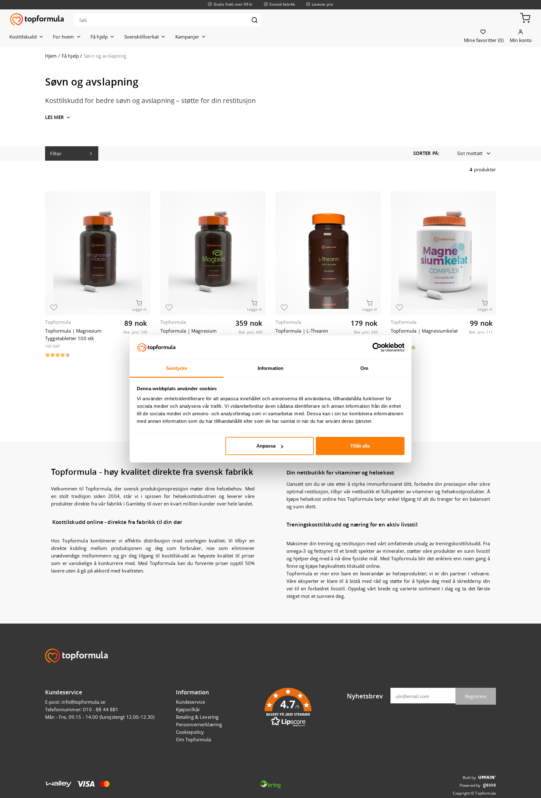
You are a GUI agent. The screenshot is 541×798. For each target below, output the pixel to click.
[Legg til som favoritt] (54, 306)
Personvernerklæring (199, 724)
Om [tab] (364, 368)
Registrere (476, 696)
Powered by (470, 785)
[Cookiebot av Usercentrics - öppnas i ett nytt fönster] (377, 347)
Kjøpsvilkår (188, 709)
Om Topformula (193, 739)
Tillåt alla (360, 445)
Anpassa (266, 445)
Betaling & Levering (197, 717)
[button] (525, 19)
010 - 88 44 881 (100, 709)
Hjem (51, 56)
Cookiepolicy (190, 732)
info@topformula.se (83, 702)
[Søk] (254, 20)
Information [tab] (270, 368)
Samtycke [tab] (177, 368)
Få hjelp (70, 56)
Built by (469, 777)
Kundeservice (190, 702)
